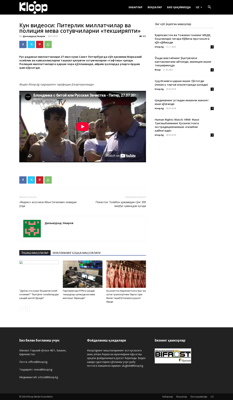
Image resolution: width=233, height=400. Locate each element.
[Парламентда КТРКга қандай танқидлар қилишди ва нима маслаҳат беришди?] (82, 274)
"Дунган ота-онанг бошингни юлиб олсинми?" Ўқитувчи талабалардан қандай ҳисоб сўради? (39, 294)
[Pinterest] (39, 44)
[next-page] (27, 309)
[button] (209, 7)
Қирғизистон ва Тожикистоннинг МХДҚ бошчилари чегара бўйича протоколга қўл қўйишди (183, 38)
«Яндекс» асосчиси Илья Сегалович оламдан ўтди (48, 204)
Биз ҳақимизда (179, 7)
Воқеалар (155, 7)
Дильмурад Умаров (34, 36)
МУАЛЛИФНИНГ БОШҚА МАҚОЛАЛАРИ (76, 253)
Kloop (158, 69)
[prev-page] (21, 309)
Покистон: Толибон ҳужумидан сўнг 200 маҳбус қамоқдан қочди (121, 204)
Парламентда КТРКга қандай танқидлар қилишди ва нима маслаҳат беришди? (79, 294)
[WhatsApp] (48, 44)
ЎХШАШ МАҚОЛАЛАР (34, 253)
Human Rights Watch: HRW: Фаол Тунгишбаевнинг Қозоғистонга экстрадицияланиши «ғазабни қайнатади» (177, 125)
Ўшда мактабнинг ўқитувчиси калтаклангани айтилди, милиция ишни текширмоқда (183, 61)
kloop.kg (159, 46)
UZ (197, 7)
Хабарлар (136, 7)
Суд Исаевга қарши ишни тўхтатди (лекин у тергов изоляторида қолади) (181, 82)
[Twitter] (31, 44)
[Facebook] (23, 44)
